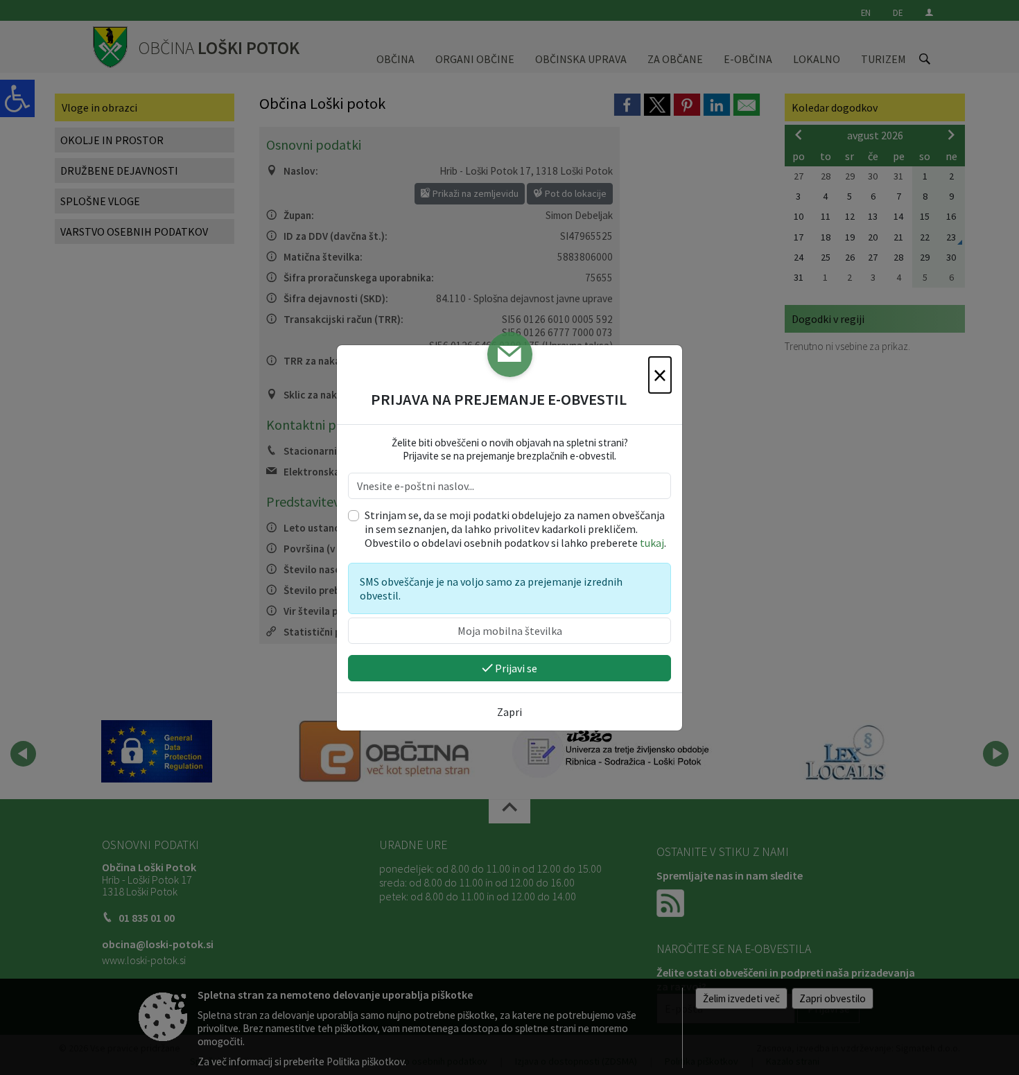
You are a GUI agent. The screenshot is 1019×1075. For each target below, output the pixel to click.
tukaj (652, 543)
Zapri (509, 712)
